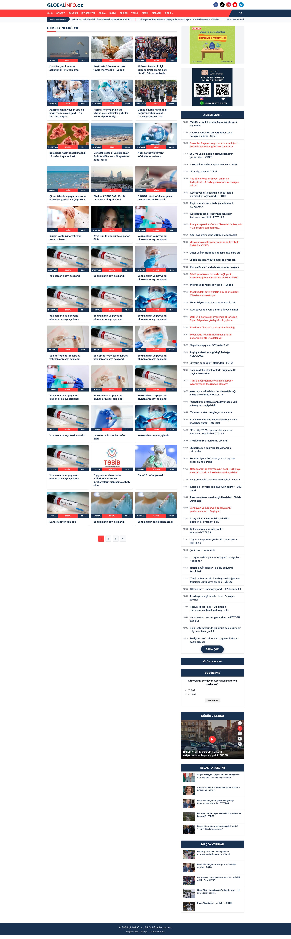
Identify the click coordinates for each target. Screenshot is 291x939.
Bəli (193, 690)
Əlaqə (144, 931)
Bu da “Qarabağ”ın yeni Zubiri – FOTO (214, 903)
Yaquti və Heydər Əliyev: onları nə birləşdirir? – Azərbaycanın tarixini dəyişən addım (218, 776)
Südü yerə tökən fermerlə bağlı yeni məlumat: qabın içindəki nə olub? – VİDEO (72, 19)
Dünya (112, 13)
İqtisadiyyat (88, 13)
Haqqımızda (132, 931)
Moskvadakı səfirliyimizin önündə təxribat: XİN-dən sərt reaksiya (153, 19)
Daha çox (212, 649)
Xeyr (193, 693)
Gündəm (73, 13)
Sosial (102, 13)
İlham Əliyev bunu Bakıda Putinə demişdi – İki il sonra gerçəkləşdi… (218, 891)
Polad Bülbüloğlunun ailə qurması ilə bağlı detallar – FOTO (216, 865)
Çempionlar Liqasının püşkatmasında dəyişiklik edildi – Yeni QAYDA (218, 878)
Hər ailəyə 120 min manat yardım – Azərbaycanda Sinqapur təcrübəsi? (213, 852)
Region (124, 13)
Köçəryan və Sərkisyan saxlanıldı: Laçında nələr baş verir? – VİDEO (219, 814)
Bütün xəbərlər (212, 661)
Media (145, 13)
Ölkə (50, 13)
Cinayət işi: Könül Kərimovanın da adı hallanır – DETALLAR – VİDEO (218, 788)
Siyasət (60, 13)
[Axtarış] (241, 13)
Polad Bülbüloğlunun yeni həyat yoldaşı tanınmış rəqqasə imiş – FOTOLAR (215, 801)
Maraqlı (156, 13)
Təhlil (134, 13)
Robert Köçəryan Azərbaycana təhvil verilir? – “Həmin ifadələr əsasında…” (218, 827)
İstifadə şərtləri (157, 931)
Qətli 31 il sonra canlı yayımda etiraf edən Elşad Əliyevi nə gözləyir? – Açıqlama (235, 19)
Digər (168, 13)
